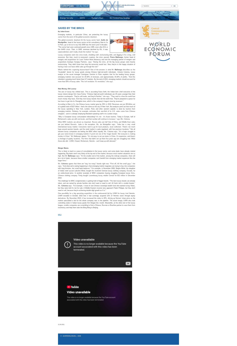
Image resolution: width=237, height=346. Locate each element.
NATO (82, 18)
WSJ (59, 215)
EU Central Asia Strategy (120, 18)
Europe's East (97, 18)
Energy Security (66, 18)
